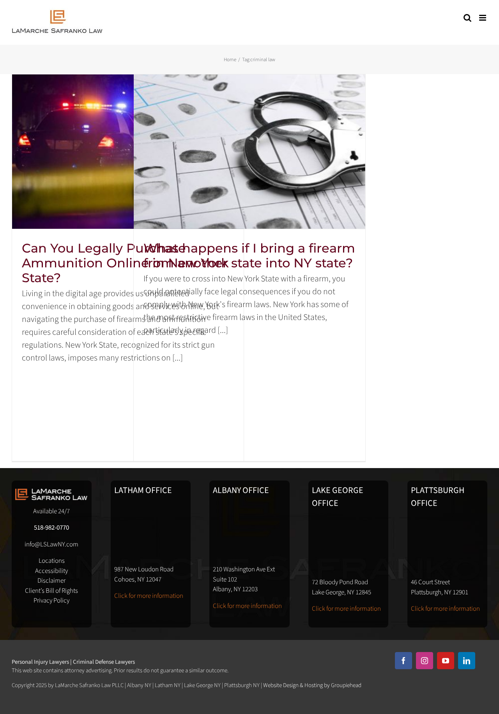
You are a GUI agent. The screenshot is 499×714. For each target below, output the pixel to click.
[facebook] (403, 660)
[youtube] (445, 660)
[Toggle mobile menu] (483, 18)
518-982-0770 (51, 527)
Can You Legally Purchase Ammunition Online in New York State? (125, 262)
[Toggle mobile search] (467, 18)
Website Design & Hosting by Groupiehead (312, 685)
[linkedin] (466, 660)
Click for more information (148, 596)
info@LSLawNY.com (51, 544)
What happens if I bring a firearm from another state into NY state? (249, 255)
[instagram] (424, 660)
